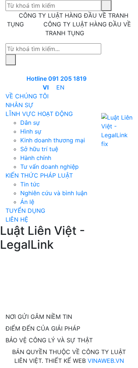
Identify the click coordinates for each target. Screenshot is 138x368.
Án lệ (27, 201)
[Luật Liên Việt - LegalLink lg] (116, 130)
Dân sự (30, 122)
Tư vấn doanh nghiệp (49, 166)
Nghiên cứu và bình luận (53, 193)
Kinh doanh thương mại (52, 140)
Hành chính (35, 157)
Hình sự (30, 131)
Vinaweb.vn (106, 360)
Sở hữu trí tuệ (39, 149)
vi (46, 87)
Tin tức (30, 184)
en (60, 87)
